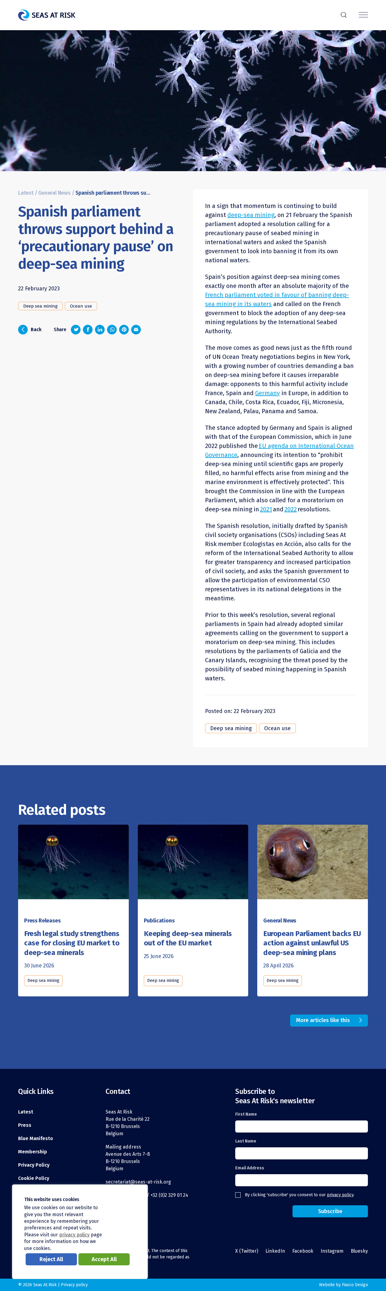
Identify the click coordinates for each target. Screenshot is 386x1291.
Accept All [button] (104, 1259)
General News (54, 193)
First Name (246, 1114)
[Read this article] (73, 866)
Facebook (302, 1251)
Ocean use (81, 306)
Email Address (249, 1168)
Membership (32, 1152)
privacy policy (340, 1194)
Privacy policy (74, 1284)
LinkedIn (275, 1251)
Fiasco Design (355, 1284)
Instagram (332, 1251)
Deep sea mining (40, 306)
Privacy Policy (33, 1165)
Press (24, 1125)
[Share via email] (136, 329)
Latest (25, 193)
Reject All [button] (51, 1259)
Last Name (245, 1141)
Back (31, 329)
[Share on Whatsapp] (112, 329)
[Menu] (363, 15)
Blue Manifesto (35, 1138)
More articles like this (323, 1020)
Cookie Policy (33, 1178)
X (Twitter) (246, 1251)
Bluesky (359, 1251)
